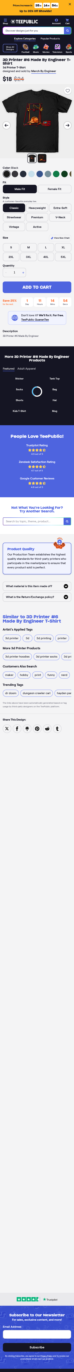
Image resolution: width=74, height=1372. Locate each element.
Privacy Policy (46, 1356)
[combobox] (33, 30)
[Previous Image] (6, 125)
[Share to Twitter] (7, 728)
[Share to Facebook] (17, 728)
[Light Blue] (31, 174)
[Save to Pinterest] (37, 728)
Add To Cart (37, 287)
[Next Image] (67, 125)
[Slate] (48, 174)
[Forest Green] (64, 174)
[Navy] (23, 174)
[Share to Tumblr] (57, 728)
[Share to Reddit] (47, 728)
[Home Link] (24, 21)
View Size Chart (62, 238)
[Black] (6, 174)
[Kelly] (56, 174)
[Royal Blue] (39, 174)
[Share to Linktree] (27, 728)
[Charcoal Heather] (15, 174)
